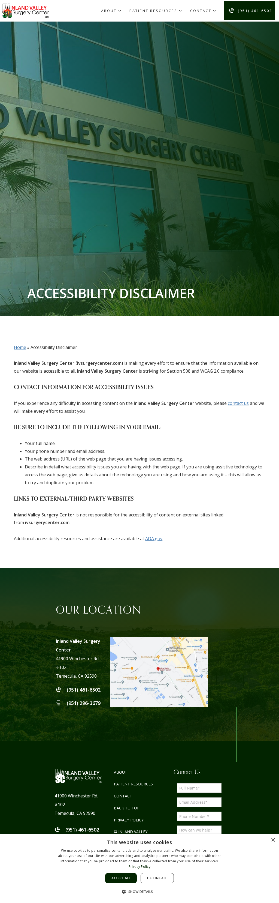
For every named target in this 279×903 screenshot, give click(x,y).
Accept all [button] (121, 878)
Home (20, 347)
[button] (139, 891)
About (109, 10)
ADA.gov (153, 539)
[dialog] (139, 868)
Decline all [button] (157, 878)
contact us (238, 403)
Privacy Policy (129, 820)
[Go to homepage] (26, 10)
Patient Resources (153, 10)
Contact (200, 10)
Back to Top (127, 808)
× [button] (273, 840)
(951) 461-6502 (255, 10)
